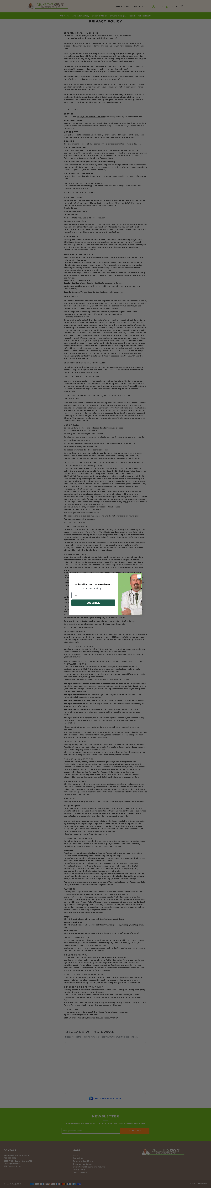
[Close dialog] (139, 576)
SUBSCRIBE (93, 603)
